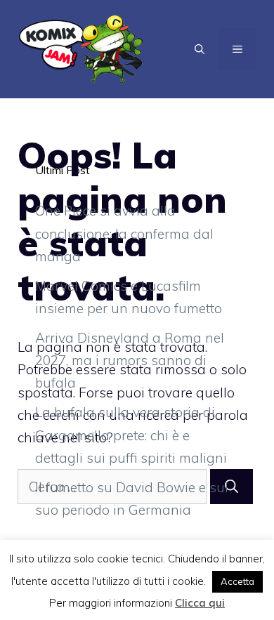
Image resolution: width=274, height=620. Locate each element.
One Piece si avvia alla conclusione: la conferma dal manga (124, 233)
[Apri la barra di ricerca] (199, 49)
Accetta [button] (237, 581)
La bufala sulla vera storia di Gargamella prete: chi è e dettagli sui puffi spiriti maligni (131, 435)
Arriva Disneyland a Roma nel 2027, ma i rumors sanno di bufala (129, 360)
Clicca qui (200, 602)
